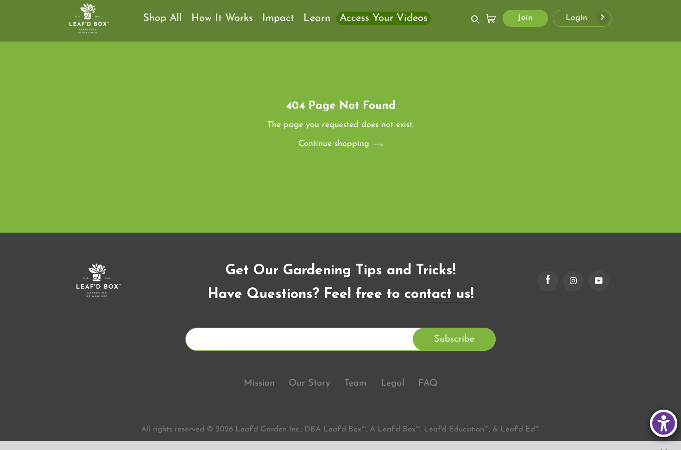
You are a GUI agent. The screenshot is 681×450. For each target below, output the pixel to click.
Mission (259, 383)
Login (578, 18)
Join (525, 18)
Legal (392, 383)
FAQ (428, 383)
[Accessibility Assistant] (663, 423)
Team (355, 383)
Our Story (309, 383)
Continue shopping (333, 144)
